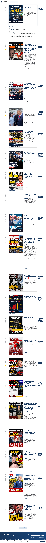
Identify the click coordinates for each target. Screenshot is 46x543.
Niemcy (39, 278)
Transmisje (13, 534)
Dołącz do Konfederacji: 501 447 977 (17, 539)
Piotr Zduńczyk (39, 85)
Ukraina (39, 300)
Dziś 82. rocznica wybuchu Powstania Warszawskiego (30, 340)
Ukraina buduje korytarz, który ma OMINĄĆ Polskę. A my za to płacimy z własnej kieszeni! (29, 239)
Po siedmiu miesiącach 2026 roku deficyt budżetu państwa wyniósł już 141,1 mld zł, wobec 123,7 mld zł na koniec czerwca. (30, 48)
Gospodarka (40, 238)
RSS (17, 535)
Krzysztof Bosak (39, 9)
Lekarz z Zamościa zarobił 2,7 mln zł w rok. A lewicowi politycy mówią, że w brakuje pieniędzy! (30, 86)
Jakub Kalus (26, 54)
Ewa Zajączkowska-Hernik (40, 112)
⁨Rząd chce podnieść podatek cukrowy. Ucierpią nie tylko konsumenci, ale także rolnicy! (30, 478)
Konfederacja (40, 8)
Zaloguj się (43, 1)
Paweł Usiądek (26, 300)
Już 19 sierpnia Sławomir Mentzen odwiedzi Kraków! (29, 154)
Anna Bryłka (26, 360)
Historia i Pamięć (39, 133)
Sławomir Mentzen (39, 156)
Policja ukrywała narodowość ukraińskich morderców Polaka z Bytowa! (30, 384)
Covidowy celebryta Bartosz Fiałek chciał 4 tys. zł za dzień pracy (30, 454)
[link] (26, 244)
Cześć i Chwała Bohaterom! (28, 132)
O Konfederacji (14, 535)
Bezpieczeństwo (40, 318)
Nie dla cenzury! (28, 317)
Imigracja (39, 297)
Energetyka (39, 507)
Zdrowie (39, 455)
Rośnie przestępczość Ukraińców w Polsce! (30, 297)
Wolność (39, 322)
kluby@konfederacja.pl (25, 539)
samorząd (39, 155)
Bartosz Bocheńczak (40, 153)
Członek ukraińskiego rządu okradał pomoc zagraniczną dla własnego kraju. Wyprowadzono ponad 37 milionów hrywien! (30, 407)
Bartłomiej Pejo (26, 198)
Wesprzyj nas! (18, 534)
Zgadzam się (42, 541)
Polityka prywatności (4, 539)
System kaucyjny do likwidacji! (30, 195)
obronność (39, 114)
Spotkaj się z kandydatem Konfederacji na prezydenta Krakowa (30, 217)
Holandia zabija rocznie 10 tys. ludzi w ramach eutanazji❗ (30, 432)
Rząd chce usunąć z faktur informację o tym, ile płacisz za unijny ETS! (30, 507)
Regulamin (9, 539)
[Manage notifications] (44, 539)
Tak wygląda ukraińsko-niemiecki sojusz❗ (30, 277)
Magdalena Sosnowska (40, 321)
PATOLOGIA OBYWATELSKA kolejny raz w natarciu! (28, 175)
